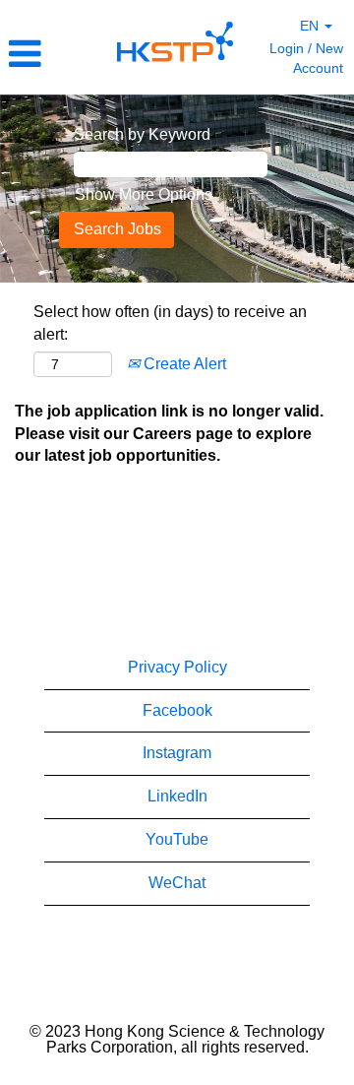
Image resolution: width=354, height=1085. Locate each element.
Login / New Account (306, 58)
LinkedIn (177, 796)
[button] (53, 54)
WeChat (177, 882)
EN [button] (311, 25)
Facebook (177, 710)
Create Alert (183, 363)
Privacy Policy (177, 667)
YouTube (177, 839)
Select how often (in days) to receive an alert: (170, 323)
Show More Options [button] (143, 194)
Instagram (177, 752)
